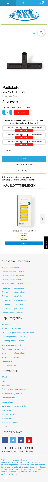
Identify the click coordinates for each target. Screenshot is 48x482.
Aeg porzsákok (14, 465)
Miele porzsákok (15, 469)
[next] (42, 219)
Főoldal (33, 33)
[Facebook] (5, 440)
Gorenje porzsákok (23, 467)
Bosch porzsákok (40, 465)
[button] (41, 32)
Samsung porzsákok (8, 467)
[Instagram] (21, 440)
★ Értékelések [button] (46, 243)
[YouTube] (29, 440)
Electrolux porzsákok (27, 462)
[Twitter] (13, 440)
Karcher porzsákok (36, 467)
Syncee (36, 472)
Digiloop (31, 469)
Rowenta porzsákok (27, 465)
